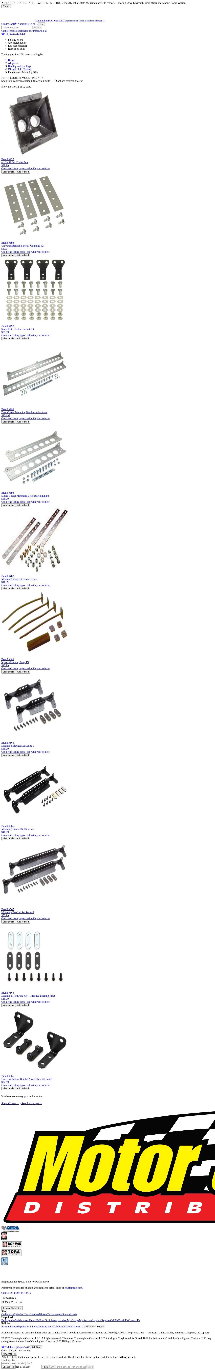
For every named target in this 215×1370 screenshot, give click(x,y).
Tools (12, 23)
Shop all (42, 30)
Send (90, 1367)
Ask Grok (36, 1347)
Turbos (34, 30)
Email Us (123, 1320)
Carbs (4, 30)
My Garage (73, 1320)
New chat (7, 1354)
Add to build (23, 172)
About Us (33, 1320)
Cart (41, 24)
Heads (11, 30)
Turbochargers (54, 1314)
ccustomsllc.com (73, 1287)
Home (11, 60)
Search (37, 27)
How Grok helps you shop (53, 1320)
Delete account (64, 1326)
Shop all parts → (10, 1103)
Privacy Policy (9, 1326)
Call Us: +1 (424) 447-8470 (16, 1292)
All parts (12, 63)
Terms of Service (47, 1326)
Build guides (8, 1320)
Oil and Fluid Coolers (19, 69)
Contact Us (134, 1320)
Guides (5, 23)
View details (8, 172)
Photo (45, 1367)
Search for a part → (31, 1103)
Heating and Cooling (19, 66)
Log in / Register (101, 1320)
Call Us (114, 1320)
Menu (6, 6)
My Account (85, 1320)
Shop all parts (69, 1314)
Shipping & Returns (27, 1326)
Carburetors (7, 1314)
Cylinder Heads (22, 1314)
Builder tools (21, 1320)
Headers (18, 30)
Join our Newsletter (12, 1308)
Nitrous (27, 30)
